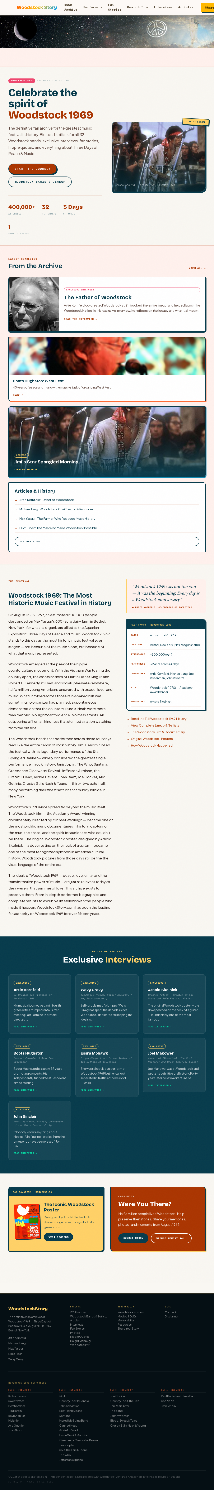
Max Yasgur (15, 1348)
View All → (197, 268)
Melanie (13, 1420)
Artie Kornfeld (17, 1338)
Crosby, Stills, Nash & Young (128, 1425)
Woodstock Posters (131, 1312)
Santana (64, 1415)
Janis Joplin (66, 1445)
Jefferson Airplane (71, 1459)
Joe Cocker (117, 1396)
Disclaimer (171, 1316)
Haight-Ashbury (80, 1340)
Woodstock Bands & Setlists (88, 1316)
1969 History (78, 1312)
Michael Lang (17, 1343)
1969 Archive (71, 7)
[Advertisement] (107, 1273)
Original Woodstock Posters (149, 739)
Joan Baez (15, 1430)
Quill (62, 1396)
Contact (170, 1312)
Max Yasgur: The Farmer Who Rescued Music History (55, 518)
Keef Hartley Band (71, 1410)
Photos (75, 1332)
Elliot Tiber (15, 1353)
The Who (65, 1455)
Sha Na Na (167, 1401)
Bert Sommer (16, 1406)
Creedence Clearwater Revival (78, 1440)
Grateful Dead (68, 1430)
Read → (18, 394)
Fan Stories (114, 7)
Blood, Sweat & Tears (123, 1420)
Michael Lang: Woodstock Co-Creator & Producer (54, 509)
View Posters (58, 1237)
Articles (185, 7)
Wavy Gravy (16, 1359)
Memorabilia (137, 7)
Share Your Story (128, 1328)
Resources (125, 1324)
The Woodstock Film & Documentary (155, 732)
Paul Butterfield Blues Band (178, 1396)
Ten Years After (119, 1406)
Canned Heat (68, 1425)
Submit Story (133, 1238)
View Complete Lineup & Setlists (152, 725)
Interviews (163, 7)
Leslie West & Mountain (74, 1435)
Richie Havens (17, 1396)
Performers (92, 7)
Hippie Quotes (79, 1336)
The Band (116, 1410)
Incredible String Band (73, 1420)
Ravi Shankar (16, 1415)
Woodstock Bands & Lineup (40, 181)
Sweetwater (16, 1401)
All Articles (30, 541)
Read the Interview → (80, 319)
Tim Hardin (15, 1410)
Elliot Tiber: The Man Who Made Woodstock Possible (56, 528)
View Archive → (25, 469)
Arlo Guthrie (16, 1425)
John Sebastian (69, 1406)
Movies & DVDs (127, 1316)
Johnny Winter (119, 1415)
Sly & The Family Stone (73, 1450)
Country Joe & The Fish (124, 1401)
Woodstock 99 (80, 1344)
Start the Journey (33, 169)
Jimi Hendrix (168, 1406)
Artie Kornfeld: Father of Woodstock (44, 500)
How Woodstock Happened (149, 745)
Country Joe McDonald (74, 1401)
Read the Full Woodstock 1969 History (156, 718)
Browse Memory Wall (171, 1238)
